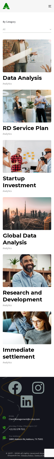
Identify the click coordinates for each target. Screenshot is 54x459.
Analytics (7, 83)
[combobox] (27, 29)
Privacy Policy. (27, 455)
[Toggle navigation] (43, 6)
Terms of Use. (40, 455)
